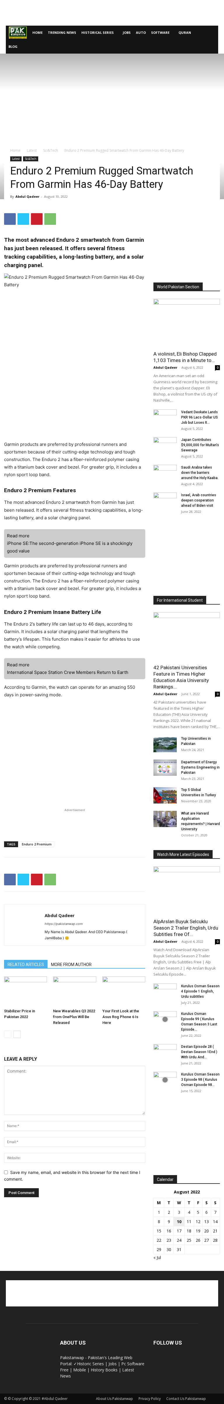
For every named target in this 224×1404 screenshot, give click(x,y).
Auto (141, 32)
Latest (32, 150)
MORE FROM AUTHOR (71, 964)
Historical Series (97, 32)
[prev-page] (7, 1034)
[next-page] (17, 1034)
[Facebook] (10, 219)
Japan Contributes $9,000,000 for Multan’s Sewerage (200, 445)
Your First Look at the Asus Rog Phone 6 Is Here (120, 1017)
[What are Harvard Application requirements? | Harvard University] (165, 819)
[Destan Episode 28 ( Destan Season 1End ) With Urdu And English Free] (165, 1052)
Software (160, 32)
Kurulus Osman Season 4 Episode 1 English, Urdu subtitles (200, 991)
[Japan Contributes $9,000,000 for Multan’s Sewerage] (165, 445)
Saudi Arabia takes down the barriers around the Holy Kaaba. (199, 472)
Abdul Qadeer (27, 196)
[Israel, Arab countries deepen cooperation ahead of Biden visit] (165, 500)
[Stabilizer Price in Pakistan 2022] (25, 991)
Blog (13, 46)
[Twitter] (23, 219)
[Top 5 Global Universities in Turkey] (165, 795)
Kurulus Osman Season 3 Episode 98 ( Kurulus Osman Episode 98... (200, 1079)
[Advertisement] (112, 13)
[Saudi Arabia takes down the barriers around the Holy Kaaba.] (165, 473)
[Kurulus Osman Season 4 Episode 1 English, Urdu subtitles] (165, 991)
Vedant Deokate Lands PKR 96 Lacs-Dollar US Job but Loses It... (199, 417)
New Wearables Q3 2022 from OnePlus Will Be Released (74, 1017)
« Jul (157, 1257)
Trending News (62, 32)
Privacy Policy (150, 1398)
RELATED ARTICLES (26, 964)
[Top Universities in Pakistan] (165, 744)
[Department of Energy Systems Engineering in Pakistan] (165, 768)
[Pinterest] (37, 219)
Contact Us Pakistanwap (186, 1398)
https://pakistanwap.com (64, 924)
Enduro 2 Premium (37, 844)
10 (179, 1221)
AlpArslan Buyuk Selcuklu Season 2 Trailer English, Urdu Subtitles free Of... (185, 928)
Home (37, 32)
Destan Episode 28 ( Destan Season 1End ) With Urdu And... (199, 1052)
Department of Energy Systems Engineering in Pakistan (200, 767)
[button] (211, 33)
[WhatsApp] (50, 219)
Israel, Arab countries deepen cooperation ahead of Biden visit (198, 500)
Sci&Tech (50, 150)
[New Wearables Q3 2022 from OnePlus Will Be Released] (74, 991)
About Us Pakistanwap (114, 1398)
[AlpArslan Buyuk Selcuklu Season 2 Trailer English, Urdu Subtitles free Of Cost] (186, 890)
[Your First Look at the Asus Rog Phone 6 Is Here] (123, 991)
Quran (184, 32)
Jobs (127, 32)
